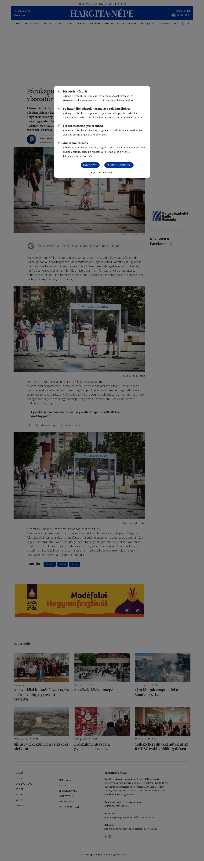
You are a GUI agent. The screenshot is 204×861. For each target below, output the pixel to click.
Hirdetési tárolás (75, 91)
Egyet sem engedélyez (102, 172)
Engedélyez (90, 165)
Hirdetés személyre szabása (83, 126)
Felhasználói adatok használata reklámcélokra (96, 108)
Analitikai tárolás (75, 143)
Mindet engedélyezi (119, 165)
